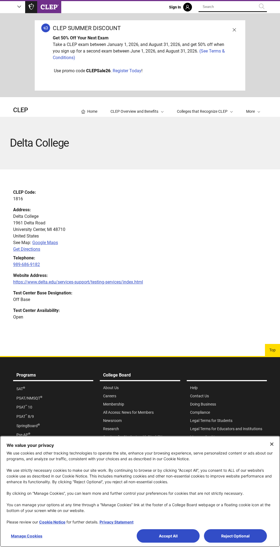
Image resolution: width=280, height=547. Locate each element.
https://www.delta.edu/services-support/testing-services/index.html (78, 282)
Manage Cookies (26, 536)
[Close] (272, 444)
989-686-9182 (26, 264)
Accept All (168, 536)
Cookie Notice (52, 522)
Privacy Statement (116, 522)
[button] (253, 107)
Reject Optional (235, 536)
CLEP (20, 110)
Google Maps (45, 242)
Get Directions (26, 249)
